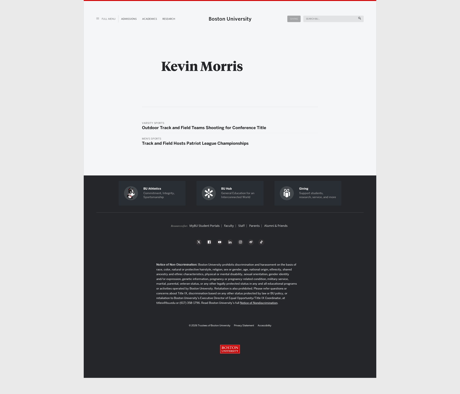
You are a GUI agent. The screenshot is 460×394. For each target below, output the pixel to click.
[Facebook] (209, 242)
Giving (294, 18)
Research (168, 18)
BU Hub (226, 189)
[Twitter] (199, 242)
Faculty (229, 226)
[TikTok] (261, 242)
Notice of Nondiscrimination (258, 303)
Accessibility (264, 325)
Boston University (230, 19)
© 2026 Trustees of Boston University (209, 325)
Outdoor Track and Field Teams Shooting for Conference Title (204, 127)
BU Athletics (152, 189)
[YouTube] (220, 242)
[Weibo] (251, 242)
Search (310, 18)
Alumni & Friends (276, 226)
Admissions (129, 18)
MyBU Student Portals (204, 226)
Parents (254, 226)
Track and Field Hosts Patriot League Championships (195, 143)
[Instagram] (240, 242)
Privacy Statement (244, 325)
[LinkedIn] (230, 242)
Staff (241, 226)
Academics (149, 18)
